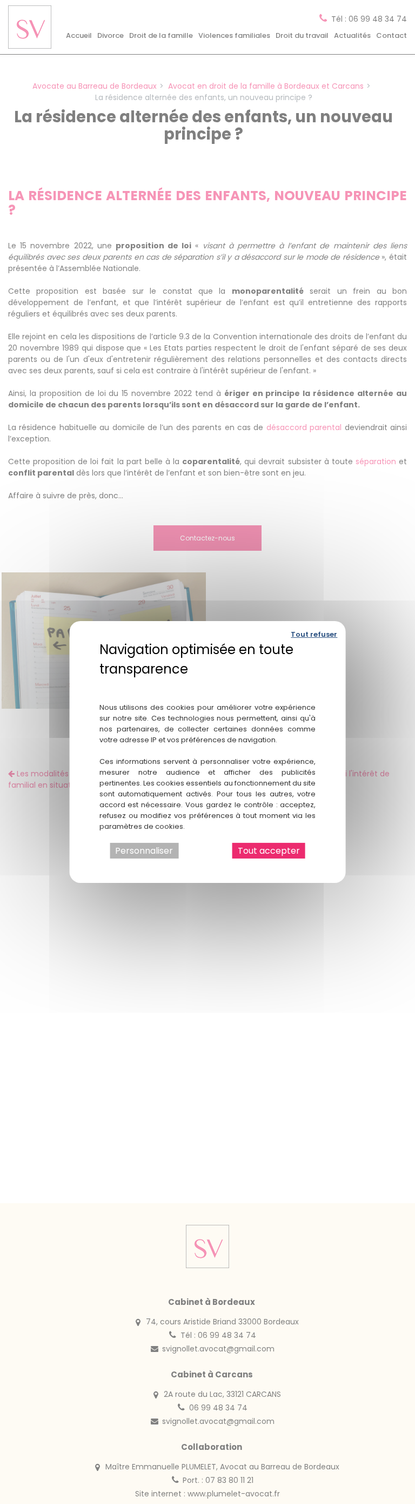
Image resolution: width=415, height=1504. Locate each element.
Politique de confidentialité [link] (207, 685)
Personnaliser (144, 851)
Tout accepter (269, 851)
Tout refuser (314, 634)
